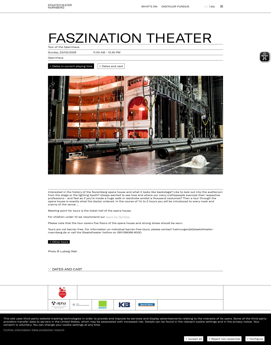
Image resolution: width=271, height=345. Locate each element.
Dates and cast (112, 66)
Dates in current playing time (72, 66)
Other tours (60, 241)
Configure (256, 338)
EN (213, 6)
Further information (17, 329)
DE (206, 6)
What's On (149, 6)
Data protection (42, 329)
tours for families (117, 216)
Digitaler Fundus (175, 6)
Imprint (59, 329)
